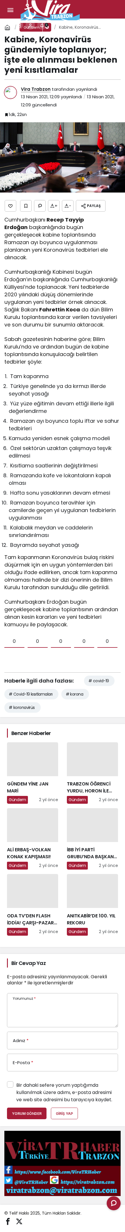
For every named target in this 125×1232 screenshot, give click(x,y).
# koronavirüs (22, 707)
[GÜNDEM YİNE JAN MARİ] (32, 773)
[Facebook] (7, 1221)
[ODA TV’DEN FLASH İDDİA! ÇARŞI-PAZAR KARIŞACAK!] (32, 904)
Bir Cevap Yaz (28, 963)
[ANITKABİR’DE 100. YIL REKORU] (92, 904)
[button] (18, 25)
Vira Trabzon (36, 89)
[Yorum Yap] (40, 206)
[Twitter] (19, 1221)
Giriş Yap (64, 1113)
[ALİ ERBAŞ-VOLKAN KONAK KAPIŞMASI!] (32, 839)
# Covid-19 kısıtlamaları (31, 694)
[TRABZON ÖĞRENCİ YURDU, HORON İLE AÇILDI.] (92, 773)
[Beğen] (10, 206)
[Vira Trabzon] (50, 9)
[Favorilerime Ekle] (26, 206)
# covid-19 (98, 681)
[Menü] (10, 10)
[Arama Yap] (7, 25)
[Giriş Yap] (30, 25)
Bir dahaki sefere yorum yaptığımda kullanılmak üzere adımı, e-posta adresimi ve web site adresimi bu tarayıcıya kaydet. (64, 1092)
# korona (74, 694)
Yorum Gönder (27, 1113)
